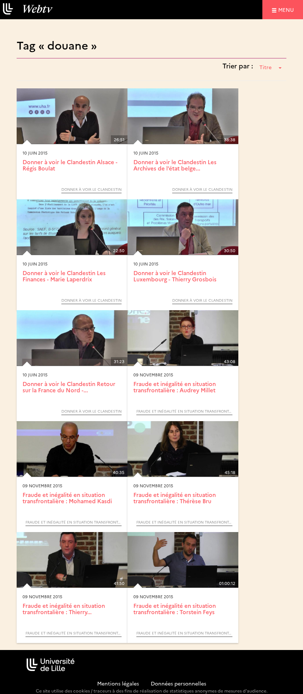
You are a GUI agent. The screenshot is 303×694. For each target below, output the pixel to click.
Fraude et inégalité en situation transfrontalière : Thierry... (64, 609)
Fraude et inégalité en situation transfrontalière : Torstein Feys (174, 609)
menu (287, 9)
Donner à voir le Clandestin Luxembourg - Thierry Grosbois (175, 276)
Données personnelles (178, 683)
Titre (265, 67)
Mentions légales (118, 683)
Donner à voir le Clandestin (91, 189)
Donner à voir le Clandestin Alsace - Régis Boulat (70, 165)
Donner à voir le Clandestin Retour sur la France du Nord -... (69, 387)
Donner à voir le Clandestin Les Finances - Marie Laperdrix (64, 276)
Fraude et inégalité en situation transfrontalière (184, 411)
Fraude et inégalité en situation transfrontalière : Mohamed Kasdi (67, 498)
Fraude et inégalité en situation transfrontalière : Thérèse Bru (174, 498)
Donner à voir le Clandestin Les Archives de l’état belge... (175, 165)
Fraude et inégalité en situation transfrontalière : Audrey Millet (174, 387)
